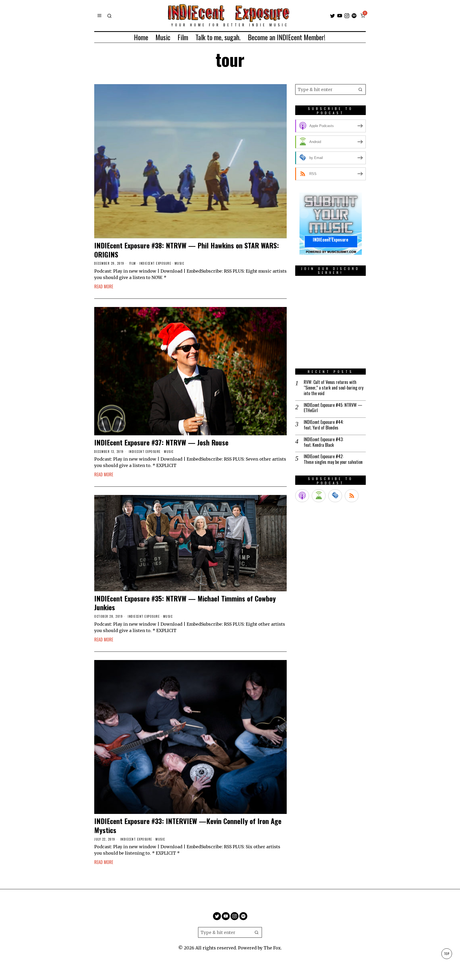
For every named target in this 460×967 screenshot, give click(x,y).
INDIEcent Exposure (155, 263)
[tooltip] (332, 16)
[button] (360, 89)
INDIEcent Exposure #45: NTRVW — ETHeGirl (333, 407)
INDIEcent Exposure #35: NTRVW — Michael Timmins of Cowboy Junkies (185, 603)
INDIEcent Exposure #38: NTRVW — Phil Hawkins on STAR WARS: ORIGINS (186, 250)
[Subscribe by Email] (335, 495)
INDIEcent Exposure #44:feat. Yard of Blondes (324, 425)
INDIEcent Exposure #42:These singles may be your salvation (333, 459)
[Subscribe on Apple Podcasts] (302, 495)
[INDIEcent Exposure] (330, 223)
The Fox (272, 947)
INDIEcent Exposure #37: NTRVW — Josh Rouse (161, 442)
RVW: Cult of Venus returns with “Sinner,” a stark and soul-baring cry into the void (333, 387)
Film (132, 263)
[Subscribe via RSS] (352, 495)
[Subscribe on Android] (319, 495)
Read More (103, 286)
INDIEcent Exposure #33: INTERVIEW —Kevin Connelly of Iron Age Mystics (187, 826)
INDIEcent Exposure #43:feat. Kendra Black (323, 442)
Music (179, 263)
